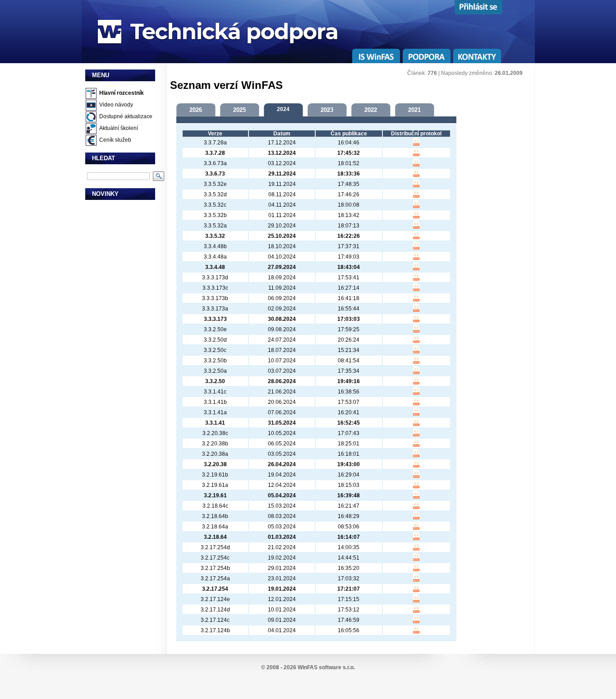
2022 (370, 109)
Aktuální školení (118, 128)
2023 (327, 109)
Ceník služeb (115, 140)
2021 (414, 109)
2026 (195, 109)
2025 (239, 109)
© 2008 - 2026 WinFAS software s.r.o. (308, 667)
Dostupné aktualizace (125, 116)
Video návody (116, 105)
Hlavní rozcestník (121, 93)
